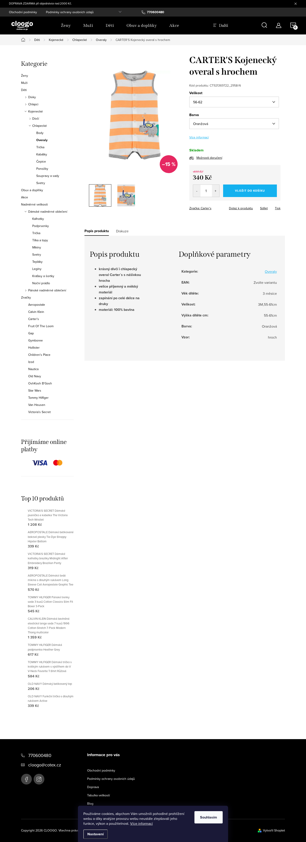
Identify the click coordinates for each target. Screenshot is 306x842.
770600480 (39, 755)
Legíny (36, 269)
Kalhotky (38, 218)
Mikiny (36, 247)
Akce (24, 197)
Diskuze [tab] (122, 231)
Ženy (24, 75)
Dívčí (35, 118)
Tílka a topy (40, 240)
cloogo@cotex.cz (44, 764)
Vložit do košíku (250, 191)
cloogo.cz (39, 779)
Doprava (93, 787)
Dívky (32, 97)
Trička (40, 147)
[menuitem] (66, 25)
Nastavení (95, 834)
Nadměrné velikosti (34, 204)
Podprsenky (40, 226)
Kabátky (41, 154)
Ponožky (42, 168)
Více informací (141, 823)
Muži (24, 83)
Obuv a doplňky (32, 190)
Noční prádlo (41, 283)
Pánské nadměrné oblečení (47, 290)
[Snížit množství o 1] (196, 191)
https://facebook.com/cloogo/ (26, 779)
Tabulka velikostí (98, 795)
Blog (90, 803)
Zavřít (214, 207)
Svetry (40, 183)
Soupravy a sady (47, 176)
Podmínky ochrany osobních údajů (70, 12)
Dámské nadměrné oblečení (47, 211)
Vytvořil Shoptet (274, 830)
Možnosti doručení (209, 157)
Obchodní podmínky (23, 12)
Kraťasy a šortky (43, 276)
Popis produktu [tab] (96, 231)
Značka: (200, 208)
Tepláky (37, 261)
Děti (24, 90)
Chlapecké (39, 125)
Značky (26, 297)
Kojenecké (35, 111)
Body (39, 133)
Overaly (41, 140)
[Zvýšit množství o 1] (215, 191)
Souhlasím (208, 817)
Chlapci (33, 104)
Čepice (41, 161)
